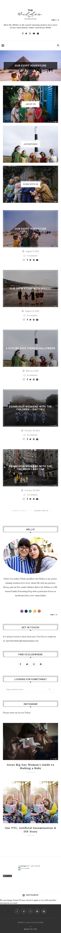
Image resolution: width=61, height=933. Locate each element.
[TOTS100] (23, 868)
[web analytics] (7, 876)
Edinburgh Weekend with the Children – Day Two (30, 408)
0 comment (32, 255)
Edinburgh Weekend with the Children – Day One (30, 468)
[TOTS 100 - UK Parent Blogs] (30, 865)
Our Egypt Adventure (30, 65)
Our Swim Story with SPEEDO (30, 288)
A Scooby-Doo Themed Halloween (30, 348)
